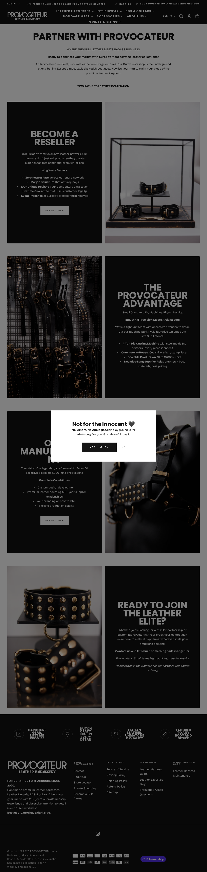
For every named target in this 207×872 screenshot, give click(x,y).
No (123, 447)
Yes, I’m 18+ (99, 447)
